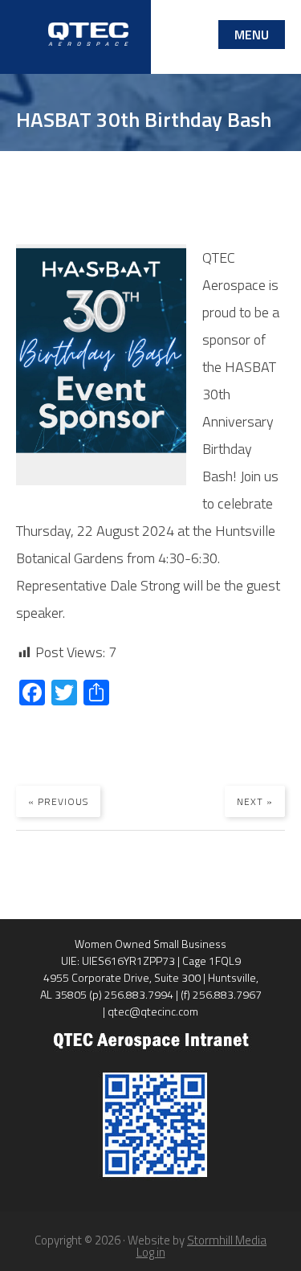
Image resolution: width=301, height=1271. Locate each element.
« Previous (58, 801)
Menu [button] (251, 34)
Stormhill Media (226, 1240)
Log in (150, 1252)
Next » (255, 801)
